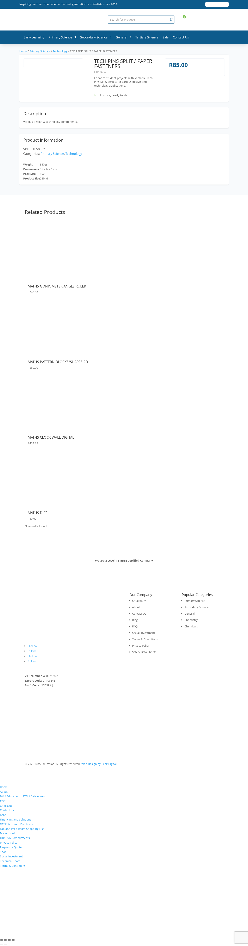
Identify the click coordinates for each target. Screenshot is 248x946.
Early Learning (34, 37)
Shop (3, 852)
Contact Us (181, 37)
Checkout (6, 805)
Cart (2, 801)
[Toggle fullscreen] (5, 940)
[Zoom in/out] (1, 940)
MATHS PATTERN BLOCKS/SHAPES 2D (58, 361)
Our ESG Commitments (15, 838)
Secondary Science (94, 37)
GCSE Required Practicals (16, 824)
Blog (135, 620)
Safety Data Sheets (144, 652)
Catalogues (139, 601)
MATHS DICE (37, 512)
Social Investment (143, 633)
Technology (60, 51)
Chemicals (191, 626)
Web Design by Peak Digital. (99, 764)
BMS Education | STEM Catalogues (22, 796)
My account (7, 833)
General (121, 37)
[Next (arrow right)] (5, 944)
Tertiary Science (146, 37)
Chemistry (191, 620)
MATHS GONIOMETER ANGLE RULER (57, 286)
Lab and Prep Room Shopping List (22, 829)
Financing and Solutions (15, 819)
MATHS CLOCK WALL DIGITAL (51, 437)
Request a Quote (11, 847)
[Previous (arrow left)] (1, 944)
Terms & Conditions (145, 639)
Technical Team (10, 861)
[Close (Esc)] (13, 940)
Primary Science (60, 37)
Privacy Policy (140, 645)
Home (23, 51)
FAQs (135, 626)
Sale (166, 37)
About (136, 607)
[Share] (9, 940)
